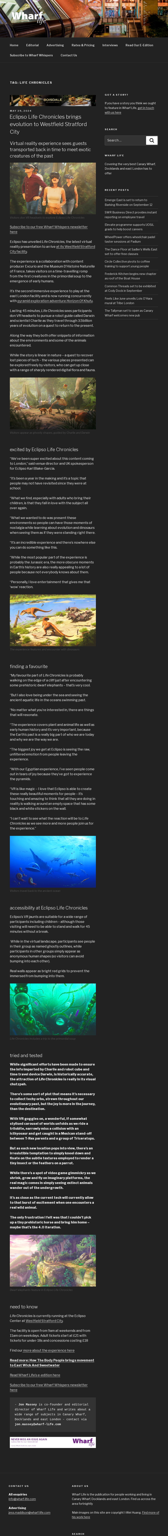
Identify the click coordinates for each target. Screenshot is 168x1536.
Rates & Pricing (83, 45)
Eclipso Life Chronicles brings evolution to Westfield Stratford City (48, 124)
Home (14, 45)
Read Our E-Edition (139, 45)
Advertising (55, 45)
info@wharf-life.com (22, 1499)
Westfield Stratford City (44, 1321)
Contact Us (69, 55)
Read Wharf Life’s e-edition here (35, 1375)
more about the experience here (49, 1350)
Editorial (32, 45)
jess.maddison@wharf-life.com (29, 1512)
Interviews (110, 45)
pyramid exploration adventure (55, 301)
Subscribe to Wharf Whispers (31, 55)
